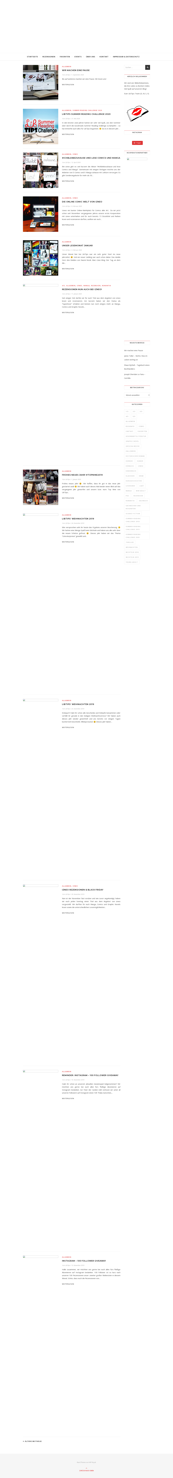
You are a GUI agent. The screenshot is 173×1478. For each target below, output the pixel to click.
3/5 (141, 411)
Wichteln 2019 (132, 557)
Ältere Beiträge (33, 1441)
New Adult (141, 491)
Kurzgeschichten (134, 481)
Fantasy (129, 431)
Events (78, 57)
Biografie (130, 426)
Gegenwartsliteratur (136, 436)
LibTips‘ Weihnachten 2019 (78, 519)
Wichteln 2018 (132, 552)
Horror (129, 461)
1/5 (127, 411)
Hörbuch (130, 466)
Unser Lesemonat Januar (77, 245)
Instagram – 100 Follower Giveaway (84, 1261)
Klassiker (130, 476)
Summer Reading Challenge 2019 (133, 528)
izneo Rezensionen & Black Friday (82, 890)
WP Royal (92, 1462)
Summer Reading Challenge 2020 (87, 110)
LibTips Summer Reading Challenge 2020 (86, 114)
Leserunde (130, 486)
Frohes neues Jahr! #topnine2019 (82, 475)
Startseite (32, 57)
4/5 (63, 286)
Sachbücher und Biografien (133, 507)
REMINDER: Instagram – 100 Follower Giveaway (90, 1075)
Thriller (130, 542)
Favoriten (65, 57)
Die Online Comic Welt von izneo (82, 202)
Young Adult (132, 562)
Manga (87, 286)
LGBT (142, 486)
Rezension (96, 286)
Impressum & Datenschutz (126, 57)
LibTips (67, 75)
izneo (75, 154)
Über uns (90, 57)
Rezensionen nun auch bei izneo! (82, 289)
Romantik (106, 286)
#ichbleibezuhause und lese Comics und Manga (91, 158)
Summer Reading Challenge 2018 (133, 520)
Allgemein (66, 67)
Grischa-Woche (133, 446)
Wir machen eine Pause (76, 70)
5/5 (134, 416)
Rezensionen (48, 57)
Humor (140, 461)
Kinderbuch (131, 471)
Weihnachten (132, 547)
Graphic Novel (132, 441)
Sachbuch (143, 501)
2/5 (134, 411)
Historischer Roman (135, 456)
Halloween (131, 451)
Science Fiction (133, 513)
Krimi (141, 476)
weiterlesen (68, 84)
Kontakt (104, 57)
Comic (141, 426)
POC (127, 496)
